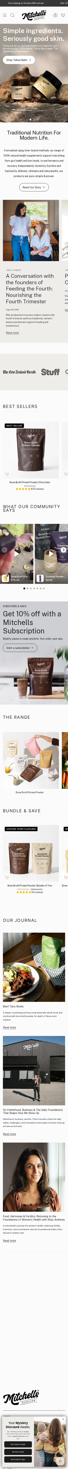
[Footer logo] (21, 1397)
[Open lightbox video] (16, 554)
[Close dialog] (63, 1419)
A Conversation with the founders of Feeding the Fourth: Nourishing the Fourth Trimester (30, 288)
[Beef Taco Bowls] (34, 967)
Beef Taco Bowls (13, 1006)
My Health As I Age (18, 1459)
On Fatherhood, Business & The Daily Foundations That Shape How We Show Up (33, 1111)
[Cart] (63, 15)
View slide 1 (30, 120)
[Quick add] (7, 474)
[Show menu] (4, 15)
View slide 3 (38, 120)
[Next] (63, 550)
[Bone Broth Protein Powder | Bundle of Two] (31, 853)
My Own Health (18, 1452)
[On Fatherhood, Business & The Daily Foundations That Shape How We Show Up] (34, 1070)
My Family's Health (18, 1444)
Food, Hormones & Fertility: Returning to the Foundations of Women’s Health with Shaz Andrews (34, 1218)
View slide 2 (34, 120)
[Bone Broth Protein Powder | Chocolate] (31, 450)
